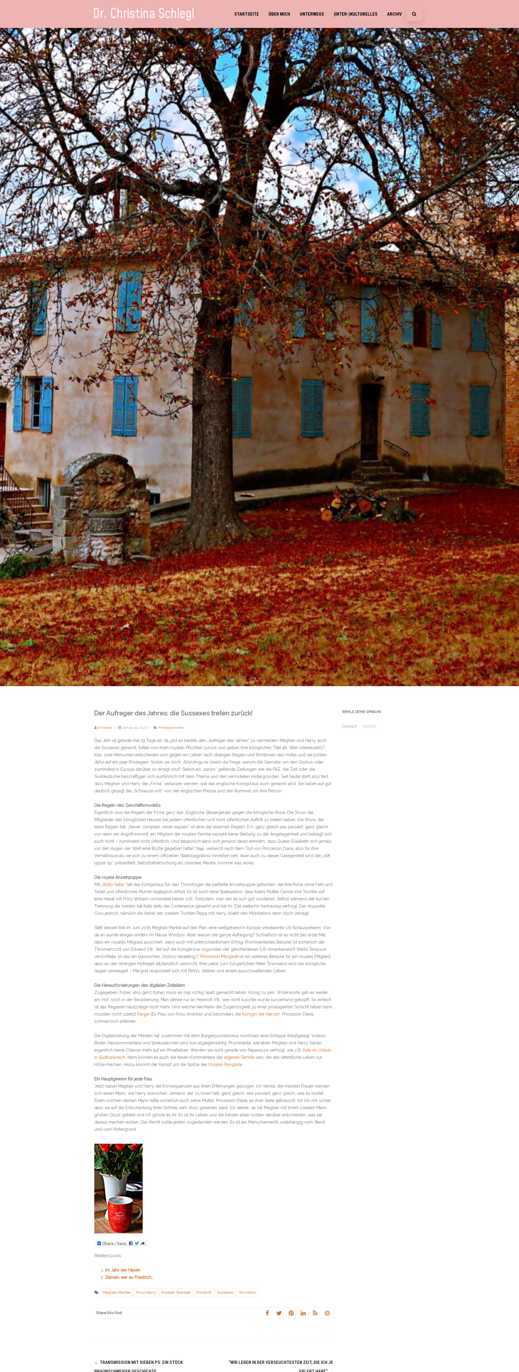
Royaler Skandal (176, 1292)
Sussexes (225, 1292)
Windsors (247, 1292)
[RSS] (315, 1313)
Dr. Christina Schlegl (143, 14)
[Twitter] (279, 1313)
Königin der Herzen (261, 1014)
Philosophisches (171, 727)
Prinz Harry (146, 1292)
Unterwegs (312, 14)
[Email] (327, 1313)
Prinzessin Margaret (219, 956)
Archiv (394, 14)
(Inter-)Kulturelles (356, 14)
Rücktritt (203, 1292)
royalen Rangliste (225, 1064)
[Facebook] (267, 1313)
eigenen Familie (239, 1057)
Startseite (246, 14)
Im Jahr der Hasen (122, 1270)
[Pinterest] (291, 1313)
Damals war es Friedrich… (129, 1277)
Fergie (143, 1014)
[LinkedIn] (303, 1313)
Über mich (279, 14)
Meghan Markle (116, 1292)
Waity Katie (113, 884)
